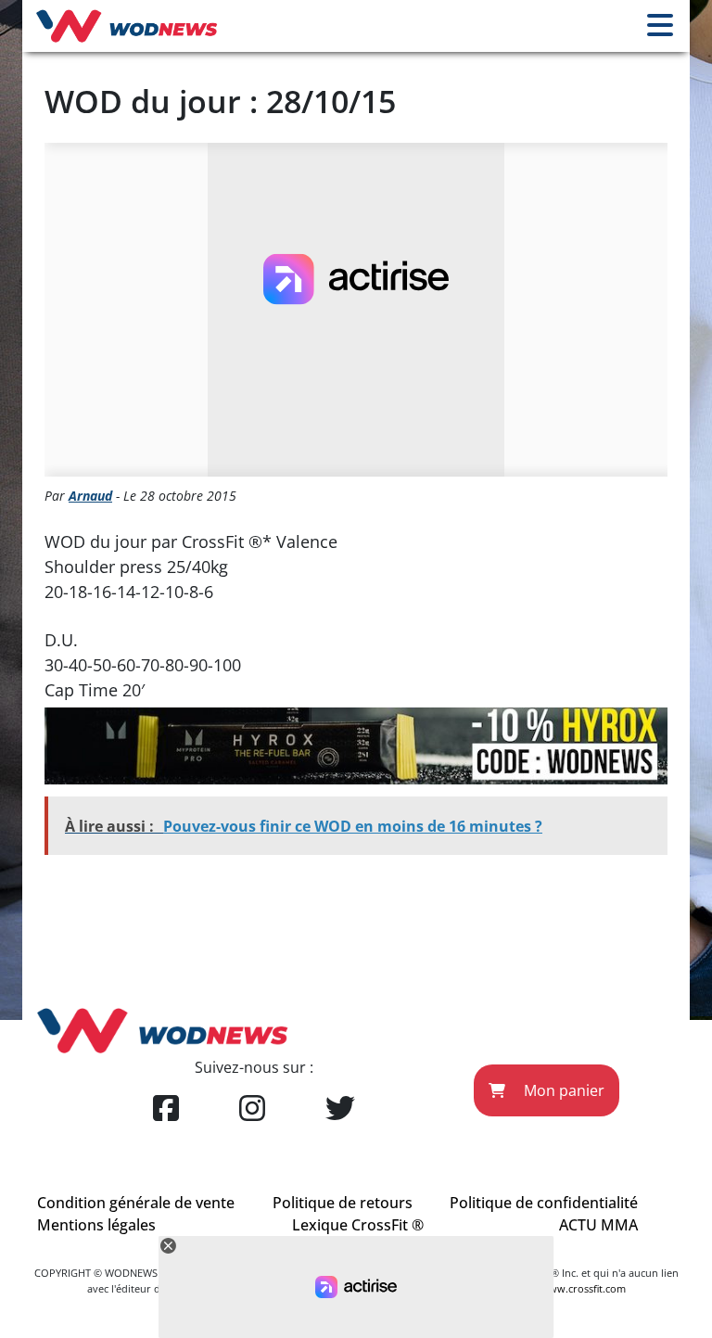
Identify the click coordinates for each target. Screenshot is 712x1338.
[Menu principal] (660, 26)
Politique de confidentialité (544, 1202)
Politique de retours (343, 1202)
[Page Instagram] (252, 1109)
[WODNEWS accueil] (126, 26)
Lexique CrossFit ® (358, 1225)
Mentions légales (96, 1225)
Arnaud (90, 495)
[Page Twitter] (340, 1109)
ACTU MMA (598, 1225)
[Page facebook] (166, 1109)
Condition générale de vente (136, 1202)
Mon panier (562, 1090)
